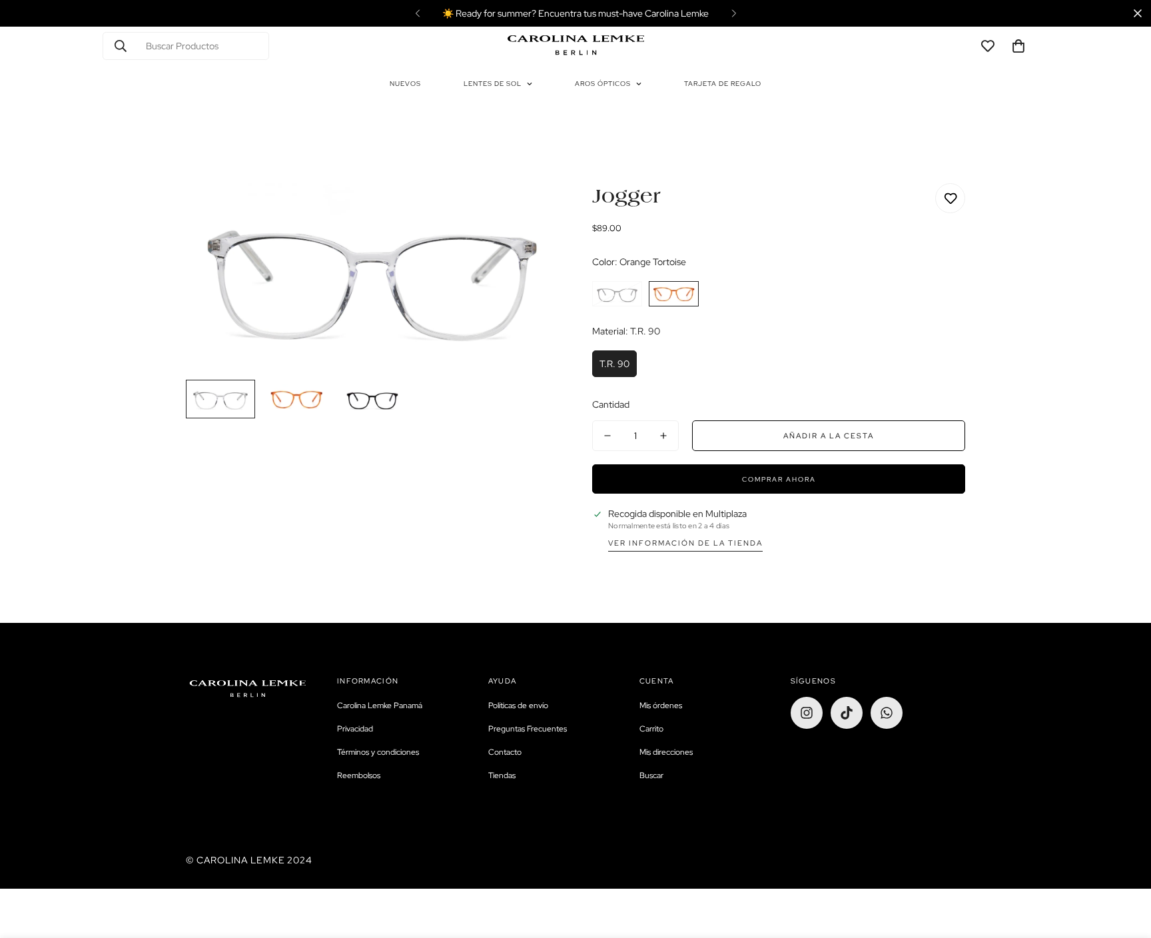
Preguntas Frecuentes (527, 728)
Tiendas (502, 775)
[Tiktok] (847, 713)
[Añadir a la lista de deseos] (950, 198)
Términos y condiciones (378, 752)
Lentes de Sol (493, 83)
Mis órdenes (660, 705)
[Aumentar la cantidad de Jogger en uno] (663, 435)
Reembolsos (358, 775)
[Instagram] (807, 713)
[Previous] (417, 13)
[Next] (734, 13)
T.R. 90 (614, 364)
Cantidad (610, 404)
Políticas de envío (518, 705)
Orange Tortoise (674, 293)
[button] (1018, 46)
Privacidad (355, 728)
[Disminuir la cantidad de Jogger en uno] (607, 435)
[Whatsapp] (887, 713)
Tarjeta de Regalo (722, 83)
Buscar (651, 775)
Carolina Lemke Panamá (379, 705)
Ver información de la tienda (685, 543)
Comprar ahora (779, 479)
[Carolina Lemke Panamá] (576, 46)
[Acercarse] (531, 212)
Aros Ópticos (603, 83)
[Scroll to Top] (1125, 865)
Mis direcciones (666, 752)
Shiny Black (617, 293)
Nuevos (405, 83)
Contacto (505, 752)
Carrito (651, 728)
